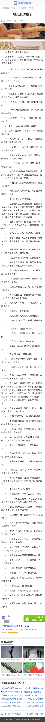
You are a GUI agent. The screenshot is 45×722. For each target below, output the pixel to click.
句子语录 (22, 8)
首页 (13, 8)
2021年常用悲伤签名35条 (12, 692)
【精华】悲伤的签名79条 (33, 688)
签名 (31, 8)
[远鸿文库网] (22, 3)
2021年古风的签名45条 (11, 703)
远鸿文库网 (19, 719)
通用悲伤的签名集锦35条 (12, 695)
